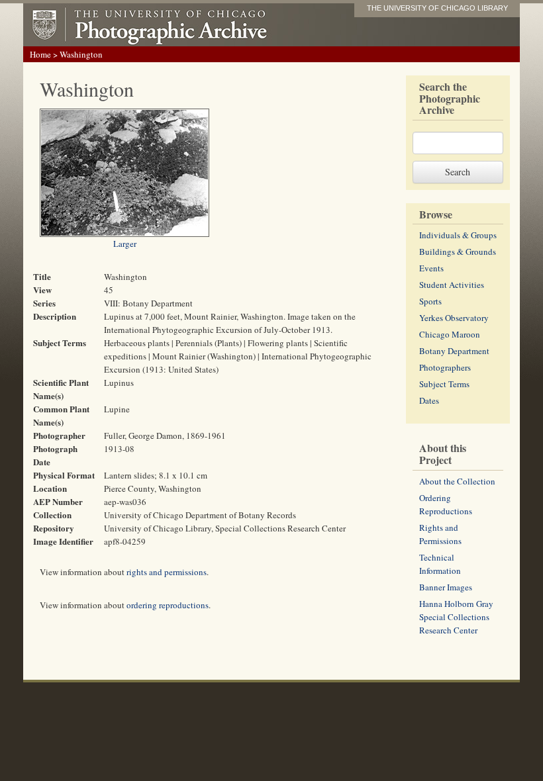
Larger (124, 244)
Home (40, 54)
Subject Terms (444, 384)
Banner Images (445, 587)
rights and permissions (166, 572)
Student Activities (451, 285)
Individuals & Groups (458, 235)
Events (431, 268)
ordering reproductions (167, 605)
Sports (430, 301)
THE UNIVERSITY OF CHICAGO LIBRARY (437, 8)
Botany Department (454, 351)
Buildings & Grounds (457, 251)
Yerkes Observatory (454, 318)
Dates (429, 400)
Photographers (445, 367)
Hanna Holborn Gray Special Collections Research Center (456, 617)
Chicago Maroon (449, 334)
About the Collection (457, 481)
